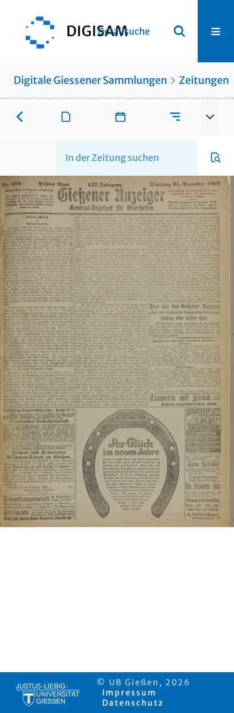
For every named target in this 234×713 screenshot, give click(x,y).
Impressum (129, 692)
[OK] (179, 31)
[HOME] (71, 31)
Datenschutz (133, 703)
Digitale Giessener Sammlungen (90, 80)
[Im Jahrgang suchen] (216, 157)
